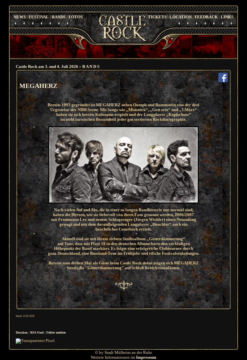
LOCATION (180, 17)
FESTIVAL (39, 17)
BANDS (59, 17)
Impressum (146, 357)
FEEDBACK (206, 17)
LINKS (227, 17)
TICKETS (157, 17)
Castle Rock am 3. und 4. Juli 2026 (47, 66)
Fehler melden (56, 332)
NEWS (20, 17)
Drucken (22, 332)
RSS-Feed (37, 332)
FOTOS (76, 17)
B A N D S (90, 66)
